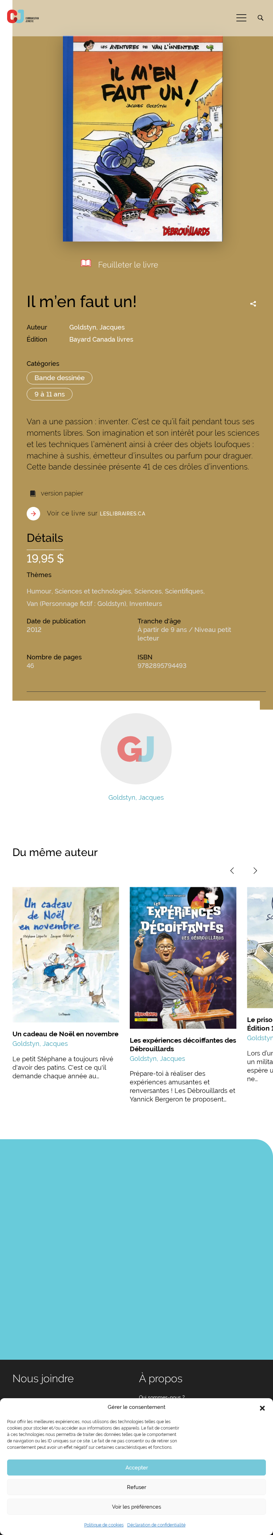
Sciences (148, 591)
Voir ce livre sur (96, 513)
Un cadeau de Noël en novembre (65, 1034)
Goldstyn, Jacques (97, 327)
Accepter (136, 1467)
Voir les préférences (136, 1507)
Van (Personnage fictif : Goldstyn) (76, 603)
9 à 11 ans (49, 394)
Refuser (136, 1487)
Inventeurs (145, 603)
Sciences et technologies (93, 591)
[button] (262, 1407)
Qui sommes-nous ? (162, 1397)
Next (255, 870)
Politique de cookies (104, 1525)
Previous (232, 870)
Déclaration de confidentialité (156, 1525)
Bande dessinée (59, 378)
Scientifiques (184, 591)
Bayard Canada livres (101, 339)
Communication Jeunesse (23, 16)
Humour (39, 591)
